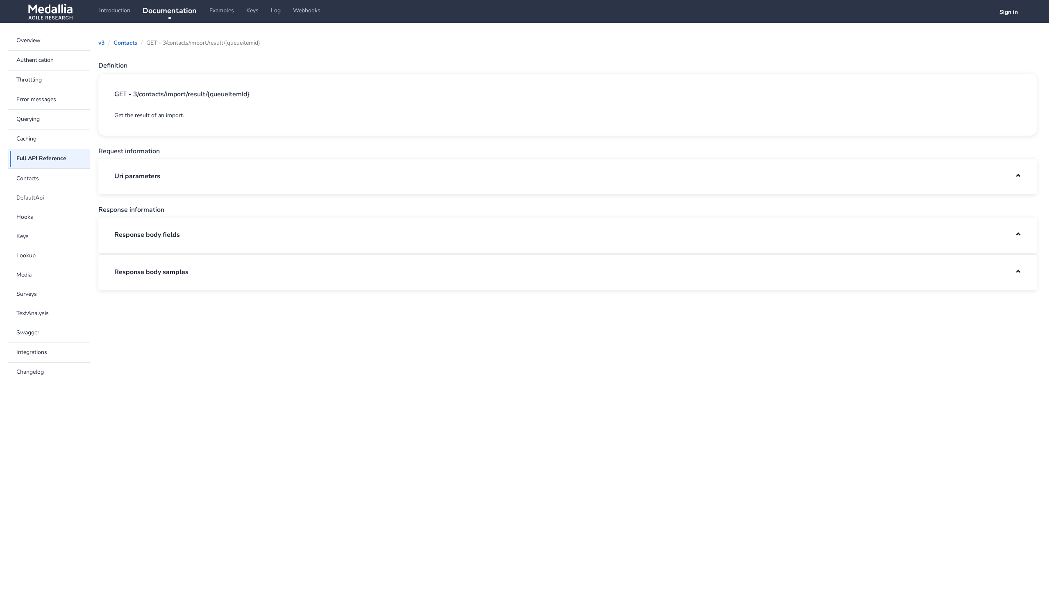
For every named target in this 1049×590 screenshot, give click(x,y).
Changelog (30, 372)
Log (276, 10)
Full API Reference (41, 158)
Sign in (1008, 12)
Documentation (170, 11)
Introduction (114, 10)
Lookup (26, 255)
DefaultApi (30, 198)
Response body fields (147, 234)
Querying (28, 119)
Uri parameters (137, 176)
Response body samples (151, 272)
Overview (28, 40)
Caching (26, 139)
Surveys (26, 294)
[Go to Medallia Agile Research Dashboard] (50, 11)
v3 (101, 43)
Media (24, 275)
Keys (252, 10)
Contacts (27, 178)
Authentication (35, 60)
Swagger (27, 332)
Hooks (24, 217)
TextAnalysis (32, 313)
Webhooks (306, 10)
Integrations (31, 352)
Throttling (29, 80)
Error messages (36, 99)
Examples (221, 10)
